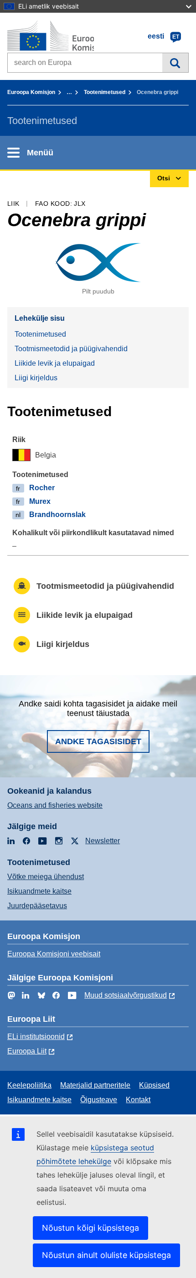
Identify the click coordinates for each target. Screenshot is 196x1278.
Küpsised (154, 1085)
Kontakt (138, 1100)
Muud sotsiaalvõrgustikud (125, 995)
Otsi (175, 62)
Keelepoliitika (29, 1085)
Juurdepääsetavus (37, 906)
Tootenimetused (104, 92)
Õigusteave (98, 1100)
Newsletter (102, 841)
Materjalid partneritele (95, 1085)
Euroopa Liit (26, 1051)
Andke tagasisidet (98, 741)
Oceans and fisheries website (55, 805)
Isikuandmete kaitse (39, 891)
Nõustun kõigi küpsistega (90, 1228)
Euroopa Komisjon (31, 92)
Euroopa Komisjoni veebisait (53, 954)
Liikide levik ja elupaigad (55, 363)
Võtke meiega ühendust (45, 876)
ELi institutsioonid (36, 1036)
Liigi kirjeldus (36, 378)
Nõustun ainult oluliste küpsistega (106, 1255)
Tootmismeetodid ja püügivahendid (71, 349)
